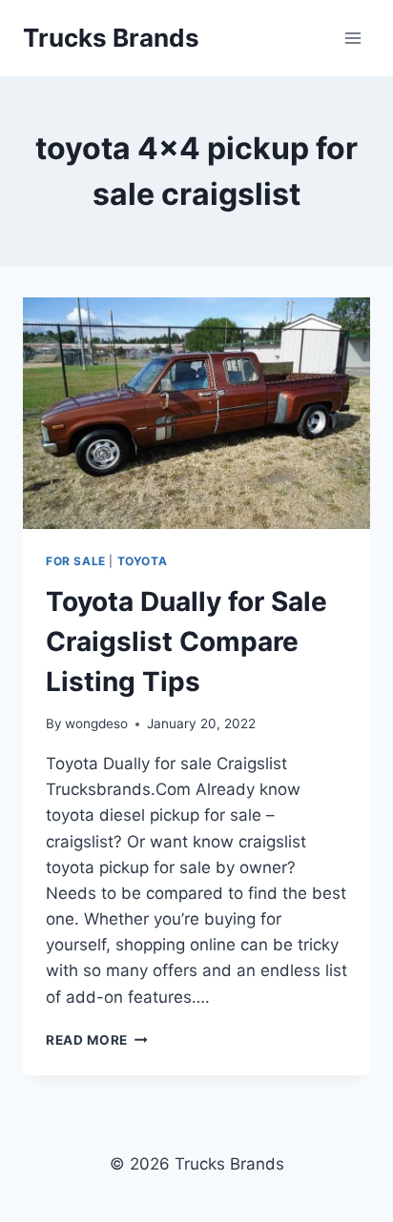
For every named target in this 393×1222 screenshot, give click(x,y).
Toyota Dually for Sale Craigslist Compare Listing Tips (186, 641)
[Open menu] (352, 37)
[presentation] (196, 413)
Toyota (142, 561)
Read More (97, 1040)
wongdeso (96, 723)
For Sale (76, 561)
